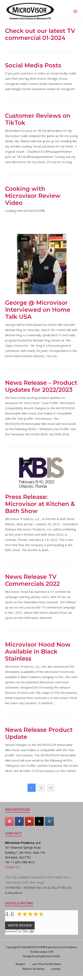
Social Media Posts (33, 65)
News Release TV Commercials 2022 (32, 580)
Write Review (20, 925)
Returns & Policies (34, 969)
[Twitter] (39, 821)
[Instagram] (49, 821)
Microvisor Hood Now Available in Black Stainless (38, 651)
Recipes (20, 964)
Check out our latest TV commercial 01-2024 (40, 34)
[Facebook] (19, 821)
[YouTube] (29, 821)
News (24, 238)
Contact (55, 969)
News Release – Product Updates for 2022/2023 (41, 386)
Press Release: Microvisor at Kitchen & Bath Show (40, 503)
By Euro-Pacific (51, 956)
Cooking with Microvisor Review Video (32, 195)
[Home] (30, 11)
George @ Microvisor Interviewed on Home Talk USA (37, 309)
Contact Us (12, 867)
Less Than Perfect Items (46, 964)
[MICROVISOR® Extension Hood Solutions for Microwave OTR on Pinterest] (9, 821)
